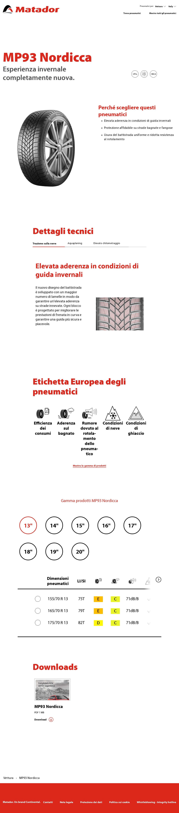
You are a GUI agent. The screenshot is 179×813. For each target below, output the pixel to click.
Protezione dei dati (91, 802)
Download (40, 719)
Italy (171, 6)
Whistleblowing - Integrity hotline (156, 802)
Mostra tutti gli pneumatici (162, 13)
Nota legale (66, 802)
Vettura (159, 6)
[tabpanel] (89, 295)
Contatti (48, 802)
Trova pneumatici (132, 13)
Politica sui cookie (119, 802)
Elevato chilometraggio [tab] (107, 243)
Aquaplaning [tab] (75, 243)
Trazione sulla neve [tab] (44, 243)
